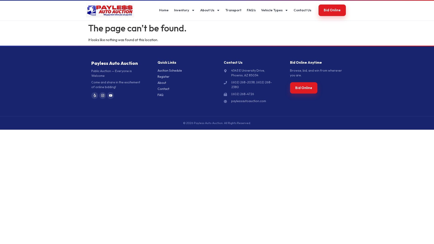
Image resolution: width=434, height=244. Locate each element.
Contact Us (302, 10)
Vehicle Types (272, 10)
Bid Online (332, 10)
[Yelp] (94, 95)
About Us (207, 10)
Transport (233, 10)
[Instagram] (102, 95)
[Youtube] (110, 95)
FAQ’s (251, 10)
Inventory (181, 10)
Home (164, 10)
